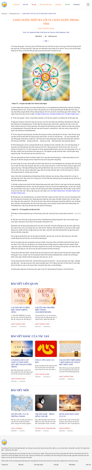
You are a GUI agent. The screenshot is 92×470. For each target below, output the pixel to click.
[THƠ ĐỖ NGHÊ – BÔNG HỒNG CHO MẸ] (46, 403)
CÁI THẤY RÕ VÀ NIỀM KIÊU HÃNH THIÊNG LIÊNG (20, 310)
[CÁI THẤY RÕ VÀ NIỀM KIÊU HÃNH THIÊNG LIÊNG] (22, 296)
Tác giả (33, 4)
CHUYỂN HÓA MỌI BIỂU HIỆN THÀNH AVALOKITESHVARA (45, 310)
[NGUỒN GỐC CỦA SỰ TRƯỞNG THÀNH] (22, 403)
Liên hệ (67, 4)
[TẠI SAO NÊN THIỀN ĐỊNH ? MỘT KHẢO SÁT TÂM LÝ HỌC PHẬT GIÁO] (70, 349)
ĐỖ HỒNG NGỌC (40, 428)
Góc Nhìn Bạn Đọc (46, 4)
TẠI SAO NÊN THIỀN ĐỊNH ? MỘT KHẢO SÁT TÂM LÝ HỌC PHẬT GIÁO (69, 362)
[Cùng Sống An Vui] (4, 442)
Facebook (76, 4)
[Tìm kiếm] (88, 4)
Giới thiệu (58, 4)
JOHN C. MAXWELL (17, 428)
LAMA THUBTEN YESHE (46, 28)
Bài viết (25, 4)
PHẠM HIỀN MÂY (51, 428)
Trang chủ (16, 4)
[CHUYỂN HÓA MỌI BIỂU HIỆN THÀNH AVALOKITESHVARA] (46, 296)
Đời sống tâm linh (15, 13)
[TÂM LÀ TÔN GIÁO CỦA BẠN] (46, 349)
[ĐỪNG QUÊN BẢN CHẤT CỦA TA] (70, 403)
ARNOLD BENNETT (65, 428)
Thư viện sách (38, 465)
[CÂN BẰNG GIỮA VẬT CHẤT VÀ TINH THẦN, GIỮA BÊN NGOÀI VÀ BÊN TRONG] (22, 349)
